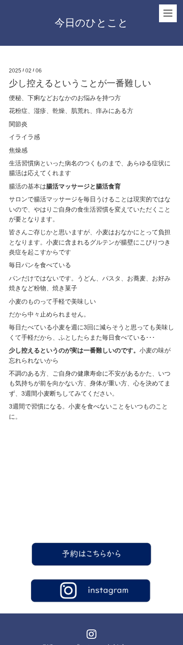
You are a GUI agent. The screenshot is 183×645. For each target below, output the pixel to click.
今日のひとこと (91, 22)
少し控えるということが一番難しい (80, 83)
